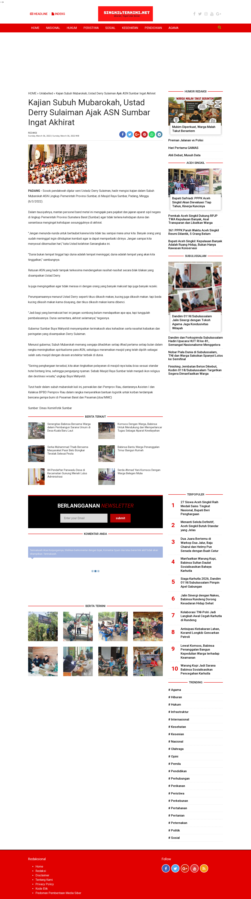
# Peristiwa (176, 793)
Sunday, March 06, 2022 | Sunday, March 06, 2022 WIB (53, 136)
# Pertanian (176, 815)
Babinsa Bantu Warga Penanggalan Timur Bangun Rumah (138, 448)
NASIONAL (53, 28)
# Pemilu (174, 764)
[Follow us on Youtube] (194, 868)
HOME (35, 28)
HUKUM (72, 28)
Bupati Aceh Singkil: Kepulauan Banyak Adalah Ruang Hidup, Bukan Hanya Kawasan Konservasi (195, 244)
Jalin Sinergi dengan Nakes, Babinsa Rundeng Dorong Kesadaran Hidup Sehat (200, 599)
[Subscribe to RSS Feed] (204, 868)
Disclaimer (42, 875)
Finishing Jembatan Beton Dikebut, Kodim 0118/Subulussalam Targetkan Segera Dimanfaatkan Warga (195, 370)
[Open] (219, 27)
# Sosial (174, 838)
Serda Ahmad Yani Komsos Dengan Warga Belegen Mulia (139, 471)
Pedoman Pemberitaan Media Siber (58, 893)
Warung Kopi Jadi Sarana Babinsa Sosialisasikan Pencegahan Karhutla (198, 669)
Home (39, 866)
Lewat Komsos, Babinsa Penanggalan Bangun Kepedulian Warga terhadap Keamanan (200, 651)
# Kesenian (176, 734)
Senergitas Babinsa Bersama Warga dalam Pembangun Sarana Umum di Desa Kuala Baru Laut (69, 427)
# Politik (174, 830)
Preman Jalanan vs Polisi (185, 140)
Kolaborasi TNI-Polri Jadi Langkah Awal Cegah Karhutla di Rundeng (201, 616)
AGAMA (173, 28)
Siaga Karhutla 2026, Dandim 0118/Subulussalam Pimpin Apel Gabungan (201, 583)
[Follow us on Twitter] (175, 868)
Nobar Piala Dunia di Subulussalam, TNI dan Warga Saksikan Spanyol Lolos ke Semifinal (195, 355)
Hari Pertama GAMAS (183, 148)
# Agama (174, 690)
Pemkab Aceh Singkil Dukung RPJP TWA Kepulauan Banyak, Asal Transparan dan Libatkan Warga (193, 219)
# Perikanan (176, 786)
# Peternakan (177, 823)
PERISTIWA (91, 28)
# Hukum (174, 704)
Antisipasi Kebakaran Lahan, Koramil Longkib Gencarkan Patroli (200, 633)
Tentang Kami (44, 880)
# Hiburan (175, 697)
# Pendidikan (177, 771)
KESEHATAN (130, 28)
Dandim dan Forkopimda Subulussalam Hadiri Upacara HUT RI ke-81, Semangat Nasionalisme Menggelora (195, 341)
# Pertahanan (177, 808)
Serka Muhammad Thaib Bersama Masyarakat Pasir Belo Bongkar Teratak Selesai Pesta (67, 450)
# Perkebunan (178, 801)
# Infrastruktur (178, 712)
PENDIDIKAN (153, 28)
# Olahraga (176, 749)
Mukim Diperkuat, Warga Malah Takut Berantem (193, 129)
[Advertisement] (125, 62)
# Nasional (175, 741)
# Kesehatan (177, 727)
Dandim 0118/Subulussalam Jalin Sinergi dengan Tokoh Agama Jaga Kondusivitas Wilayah (192, 322)
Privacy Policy (44, 884)
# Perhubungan (179, 778)
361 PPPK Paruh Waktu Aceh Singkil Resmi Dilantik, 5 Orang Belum (193, 232)
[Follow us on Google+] (185, 868)
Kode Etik (41, 888)
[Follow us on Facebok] (166, 868)
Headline (40, 14)
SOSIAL (110, 28)
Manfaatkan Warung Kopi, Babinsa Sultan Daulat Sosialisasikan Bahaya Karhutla (198, 564)
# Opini (173, 756)
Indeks (59, 14)
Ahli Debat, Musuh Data (184, 155)
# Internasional (178, 719)
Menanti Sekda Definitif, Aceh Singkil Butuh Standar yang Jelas (199, 526)
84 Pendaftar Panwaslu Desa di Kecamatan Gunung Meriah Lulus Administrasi (67, 473)
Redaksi (40, 871)
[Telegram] (159, 134)
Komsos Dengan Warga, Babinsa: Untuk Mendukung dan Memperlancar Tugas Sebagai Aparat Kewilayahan (140, 427)
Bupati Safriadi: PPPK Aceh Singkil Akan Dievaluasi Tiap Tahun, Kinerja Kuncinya (191, 202)
